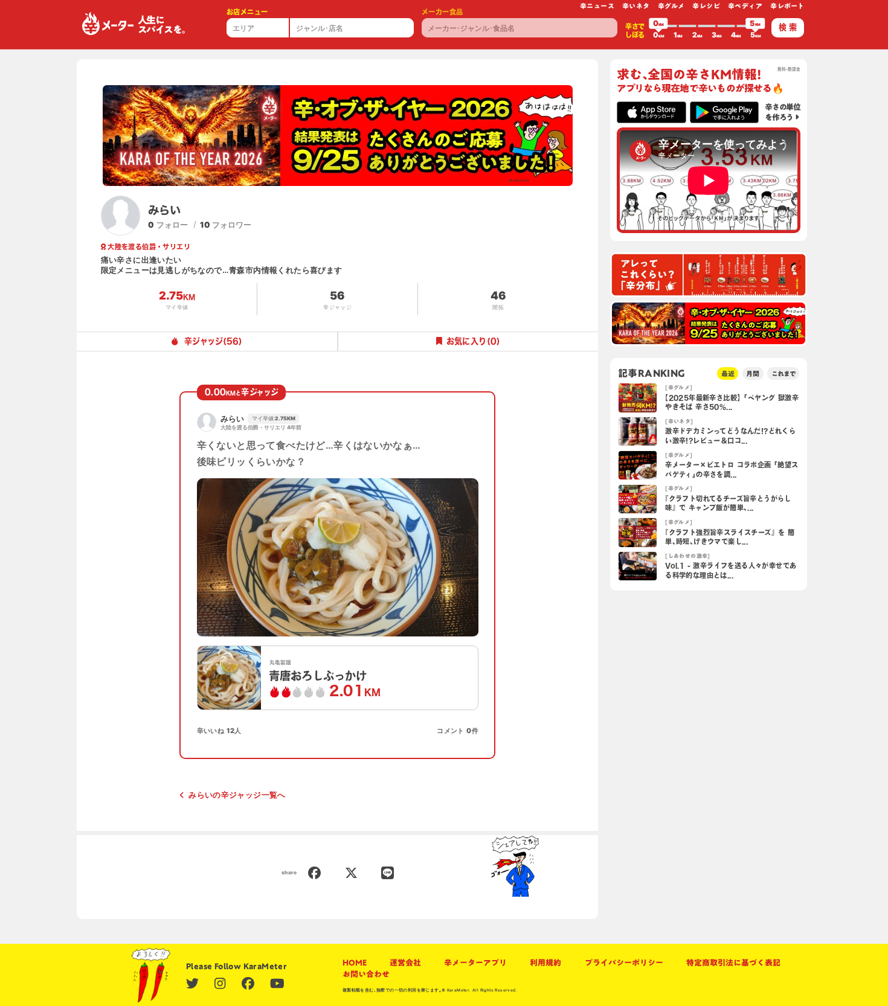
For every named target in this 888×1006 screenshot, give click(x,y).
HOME (355, 962)
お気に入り (473, 341)
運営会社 (405, 962)
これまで (783, 373)
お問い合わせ (366, 974)
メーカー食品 (442, 11)
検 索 (788, 27)
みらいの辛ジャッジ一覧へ (236, 794)
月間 (752, 373)
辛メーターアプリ (475, 962)
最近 (728, 373)
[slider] (658, 26)
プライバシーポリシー (624, 962)
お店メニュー (247, 11)
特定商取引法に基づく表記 (733, 962)
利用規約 (545, 962)
